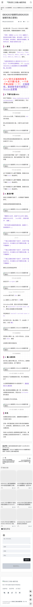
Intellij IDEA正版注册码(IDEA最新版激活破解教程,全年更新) (24, 503)
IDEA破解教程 (8, 7)
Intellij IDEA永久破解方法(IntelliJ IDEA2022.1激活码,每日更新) (8, 523)
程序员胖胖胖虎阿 (9, 21)
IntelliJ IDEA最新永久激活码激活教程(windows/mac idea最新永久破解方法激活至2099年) (8, 503)
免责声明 (11, 588)
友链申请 (5, 588)
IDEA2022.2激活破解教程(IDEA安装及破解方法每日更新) (8, 484)
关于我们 (18, 588)
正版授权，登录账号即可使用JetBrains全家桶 (16, 87)
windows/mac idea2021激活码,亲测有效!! (24, 522)
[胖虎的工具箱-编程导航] (16, 2)
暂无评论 (6, 529)
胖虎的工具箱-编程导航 (17, 601)
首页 (3, 7)
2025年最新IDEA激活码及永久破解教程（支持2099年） (24, 484)
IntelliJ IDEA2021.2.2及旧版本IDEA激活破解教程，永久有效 (16, 66)
